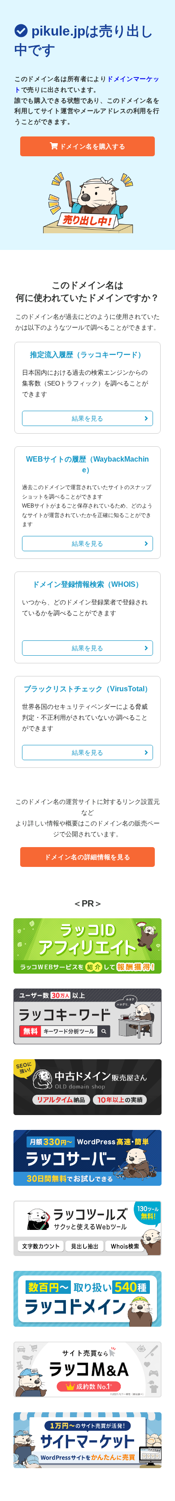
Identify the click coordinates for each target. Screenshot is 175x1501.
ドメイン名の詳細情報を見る (87, 857)
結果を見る (87, 418)
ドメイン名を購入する (93, 146)
